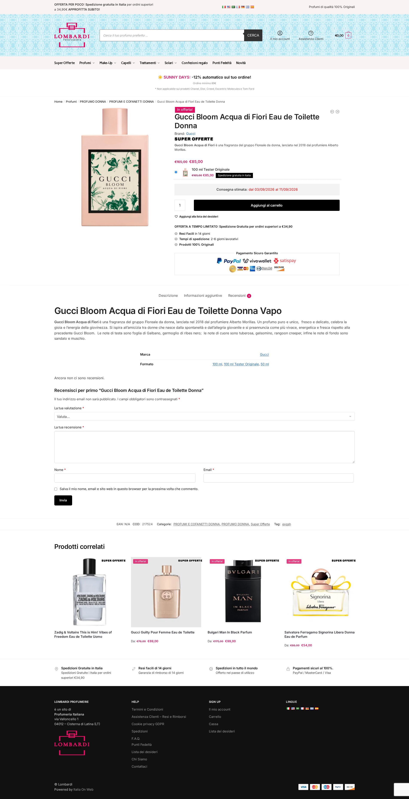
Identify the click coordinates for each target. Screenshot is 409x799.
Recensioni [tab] (237, 295)
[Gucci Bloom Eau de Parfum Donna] (332, 112)
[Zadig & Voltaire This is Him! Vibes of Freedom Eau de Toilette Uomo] (89, 592)
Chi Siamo (139, 759)
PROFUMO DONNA (93, 101)
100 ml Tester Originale (241, 364)
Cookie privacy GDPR (148, 724)
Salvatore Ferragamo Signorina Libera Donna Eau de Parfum (319, 634)
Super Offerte (260, 524)
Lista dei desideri (145, 752)
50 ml (265, 364)
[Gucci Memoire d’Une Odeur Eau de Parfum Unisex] (337, 112)
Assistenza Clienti (311, 39)
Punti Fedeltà (142, 745)
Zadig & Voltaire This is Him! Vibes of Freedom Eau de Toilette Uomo (83, 634)
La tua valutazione (69, 408)
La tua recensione (69, 427)
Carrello (215, 717)
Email (209, 470)
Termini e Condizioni (147, 709)
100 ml (217, 364)
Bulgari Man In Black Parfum (230, 632)
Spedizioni (140, 731)
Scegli (166, 654)
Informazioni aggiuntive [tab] (203, 295)
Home (58, 101)
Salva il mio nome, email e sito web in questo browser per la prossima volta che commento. (129, 489)
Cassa (213, 724)
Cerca (253, 35)
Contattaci (139, 766)
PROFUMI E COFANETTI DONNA (131, 101)
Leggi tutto (89, 654)
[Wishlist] (118, 563)
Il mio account (280, 39)
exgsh (286, 524)
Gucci (190, 133)
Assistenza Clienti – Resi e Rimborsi (159, 717)
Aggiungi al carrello (267, 205)
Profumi (71, 101)
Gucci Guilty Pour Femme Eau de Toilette (163, 632)
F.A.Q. (136, 739)
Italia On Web (83, 789)
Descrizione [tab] (168, 295)
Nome (60, 470)
